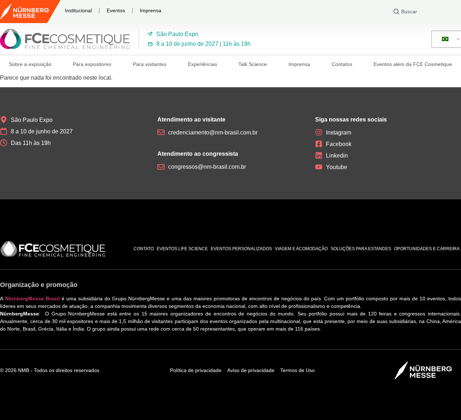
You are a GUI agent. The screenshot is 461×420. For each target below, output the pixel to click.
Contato (144, 248)
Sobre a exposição (30, 64)
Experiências (202, 64)
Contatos (342, 64)
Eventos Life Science (182, 248)
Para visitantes (149, 64)
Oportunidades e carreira (427, 248)
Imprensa (150, 10)
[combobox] (425, 11)
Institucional (78, 10)
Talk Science (252, 64)
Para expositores (92, 64)
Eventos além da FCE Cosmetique (412, 64)
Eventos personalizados (241, 248)
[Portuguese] (448, 39)
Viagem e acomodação (301, 248)
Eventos (116, 10)
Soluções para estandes (361, 248)
